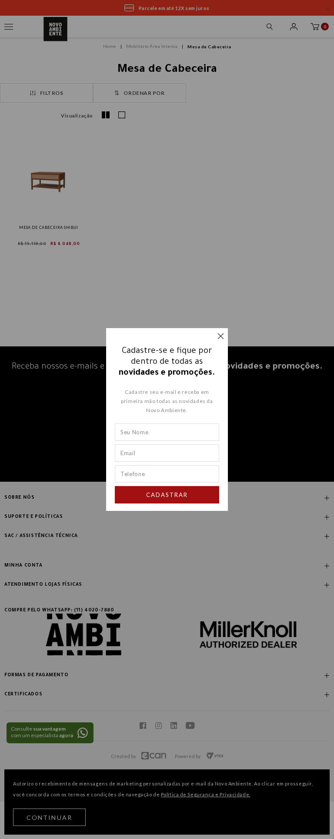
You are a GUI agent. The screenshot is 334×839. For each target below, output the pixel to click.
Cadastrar (167, 494)
